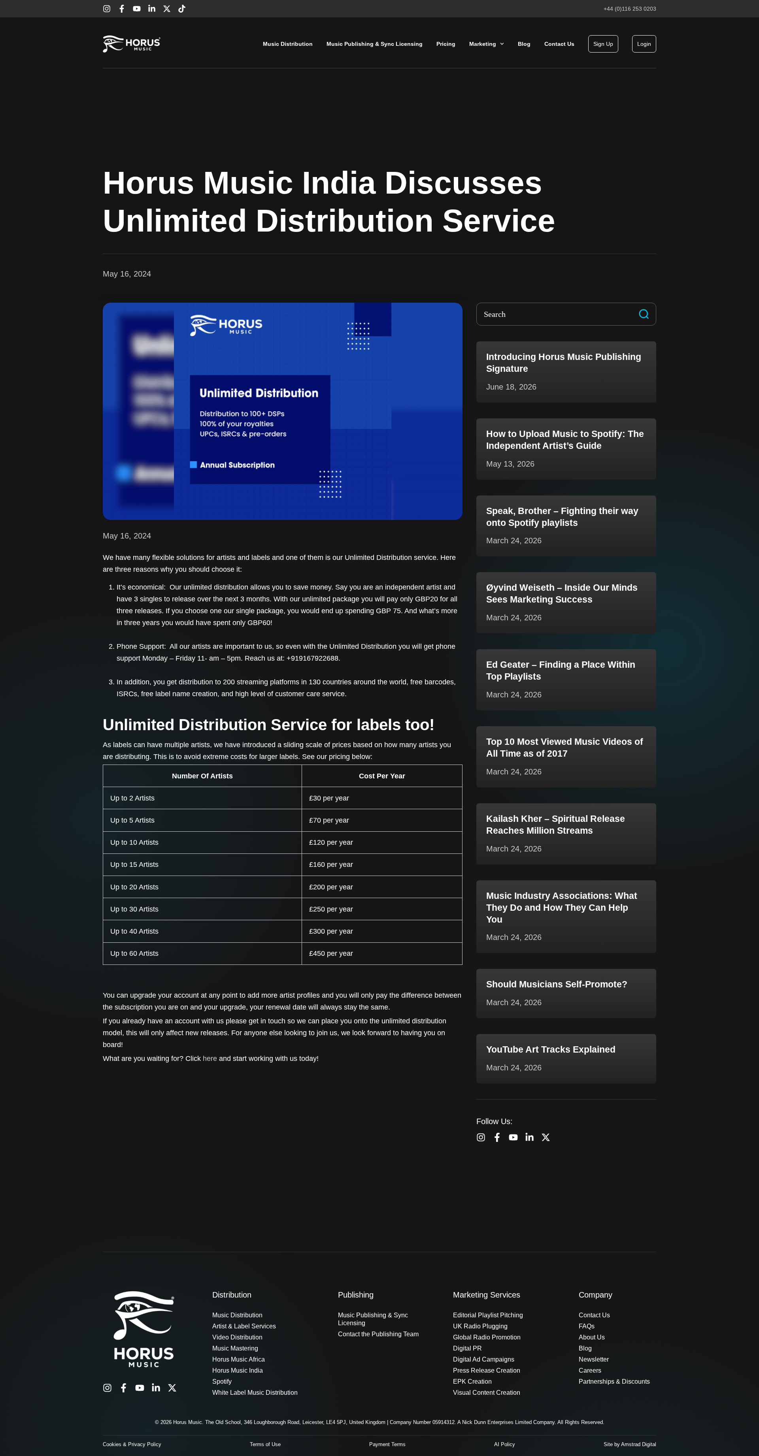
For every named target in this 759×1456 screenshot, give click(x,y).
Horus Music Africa (238, 1359)
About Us (592, 1337)
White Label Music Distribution (255, 1392)
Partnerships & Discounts (614, 1381)
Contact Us (559, 44)
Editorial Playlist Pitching (488, 1315)
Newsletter (594, 1359)
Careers (590, 1370)
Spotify (222, 1381)
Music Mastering (235, 1348)
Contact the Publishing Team (378, 1334)
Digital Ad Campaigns (483, 1359)
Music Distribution (288, 44)
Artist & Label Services (244, 1326)
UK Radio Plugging (480, 1326)
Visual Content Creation (486, 1392)
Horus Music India (237, 1370)
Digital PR (467, 1348)
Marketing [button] (482, 44)
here (210, 1058)
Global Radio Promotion (487, 1337)
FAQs (587, 1326)
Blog (524, 44)
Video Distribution (237, 1337)
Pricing (445, 44)
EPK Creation (472, 1381)
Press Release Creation (486, 1370)
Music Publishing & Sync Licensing (375, 44)
